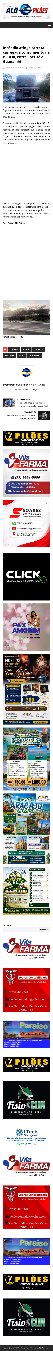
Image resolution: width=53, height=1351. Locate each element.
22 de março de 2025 (15, 67)
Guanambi (34, 355)
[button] (49, 24)
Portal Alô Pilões (35, 67)
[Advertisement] (26, 38)
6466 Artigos (39, 384)
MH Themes (44, 1348)
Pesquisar (7, 925)
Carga (26, 349)
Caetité (14, 349)
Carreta (39, 349)
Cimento (9, 355)
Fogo (21, 355)
